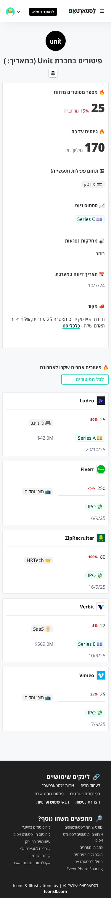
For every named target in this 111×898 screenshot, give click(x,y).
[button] (102, 11)
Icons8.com (55, 891)
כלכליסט (71, 325)
